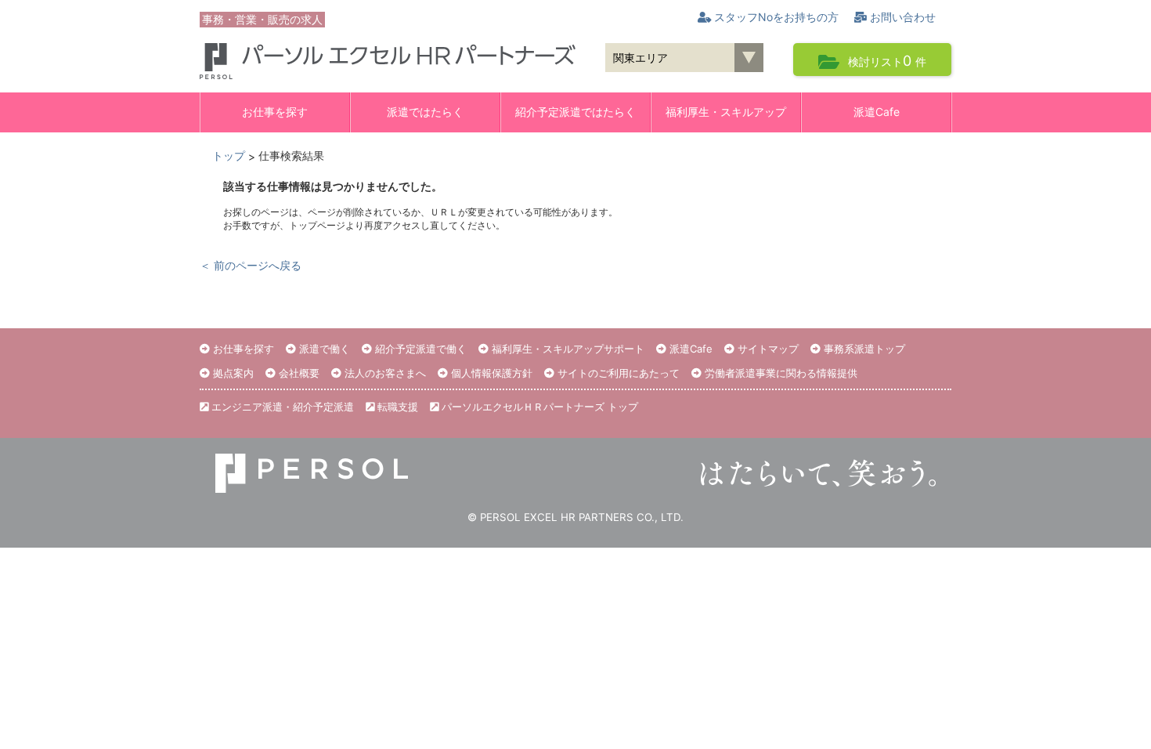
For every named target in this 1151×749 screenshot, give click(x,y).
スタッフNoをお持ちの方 (775, 17)
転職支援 (396, 406)
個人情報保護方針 (490, 373)
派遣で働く (323, 348)
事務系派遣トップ (863, 348)
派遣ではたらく (425, 111)
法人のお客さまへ (383, 373)
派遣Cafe (876, 111)
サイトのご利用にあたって (617, 373)
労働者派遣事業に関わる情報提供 (779, 373)
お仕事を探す (275, 111)
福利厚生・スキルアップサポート (566, 348)
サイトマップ (766, 348)
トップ (228, 155)
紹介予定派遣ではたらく (575, 111)
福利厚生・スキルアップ (726, 111)
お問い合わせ (901, 17)
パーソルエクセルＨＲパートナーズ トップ (538, 406)
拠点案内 (232, 373)
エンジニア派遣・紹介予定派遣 (281, 406)
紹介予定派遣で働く (419, 348)
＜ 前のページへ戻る (250, 265)
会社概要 (297, 373)
